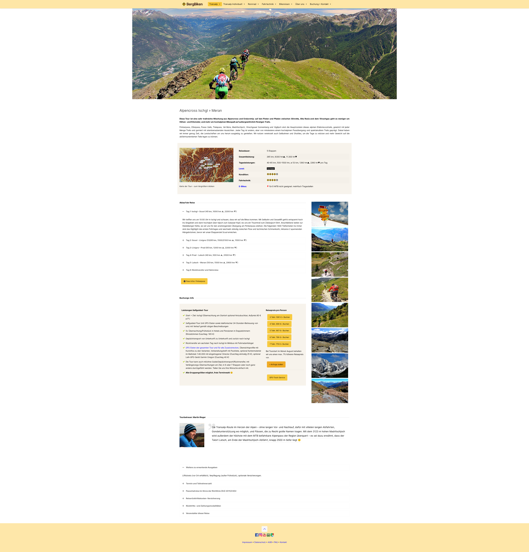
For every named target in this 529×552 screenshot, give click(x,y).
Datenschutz (260, 542)
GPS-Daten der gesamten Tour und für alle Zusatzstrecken (212, 347)
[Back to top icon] (264, 529)
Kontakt (283, 542)
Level (241, 168)
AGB (270, 542)
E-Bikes (242, 186)
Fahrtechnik (268, 4)
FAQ (276, 542)
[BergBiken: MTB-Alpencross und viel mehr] (193, 4)
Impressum (247, 542)
